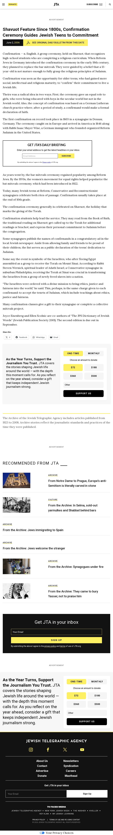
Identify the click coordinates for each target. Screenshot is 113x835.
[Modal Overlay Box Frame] (56, 417)
